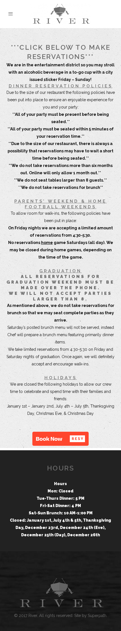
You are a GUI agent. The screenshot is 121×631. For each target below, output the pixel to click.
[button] (60, 439)
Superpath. (97, 615)
